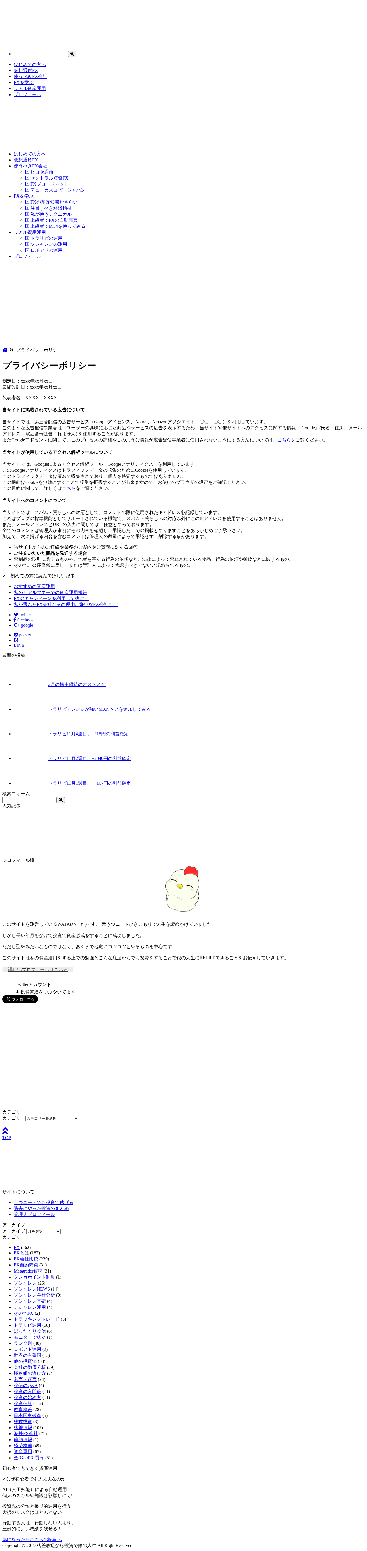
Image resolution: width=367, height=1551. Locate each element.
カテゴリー (13, 1118)
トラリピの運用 (46, 238)
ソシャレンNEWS (32, 1289)
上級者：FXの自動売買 (53, 220)
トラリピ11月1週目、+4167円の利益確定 (89, 783)
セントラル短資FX (49, 178)
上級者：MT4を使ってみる (57, 226)
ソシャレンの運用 (48, 244)
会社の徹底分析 (30, 1367)
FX (17, 1247)
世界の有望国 (27, 1355)
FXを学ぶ (24, 82)
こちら (284, 439)
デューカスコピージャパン (57, 190)
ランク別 (23, 1343)
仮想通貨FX (26, 70)
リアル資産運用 (30, 88)
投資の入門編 (27, 1391)
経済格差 (23, 1445)
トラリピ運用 (27, 1325)
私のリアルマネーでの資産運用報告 (50, 592)
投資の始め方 (27, 1397)
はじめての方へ (30, 64)
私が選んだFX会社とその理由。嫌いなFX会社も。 (66, 604)
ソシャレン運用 (30, 1307)
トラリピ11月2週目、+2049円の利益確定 (89, 758)
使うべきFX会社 (30, 76)
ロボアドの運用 (46, 250)
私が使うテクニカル (50, 214)
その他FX (24, 1313)
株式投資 (23, 1421)
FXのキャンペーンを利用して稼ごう (51, 598)
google (26, 625)
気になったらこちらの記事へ (32, 1539)
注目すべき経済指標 (50, 208)
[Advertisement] (183, 304)
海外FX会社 (26, 1433)
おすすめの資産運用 (34, 586)
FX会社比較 (26, 1258)
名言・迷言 (25, 1379)
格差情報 (23, 1427)
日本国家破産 (27, 1415)
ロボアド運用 (27, 1349)
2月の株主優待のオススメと (77, 684)
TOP (6, 1137)
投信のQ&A (26, 1385)
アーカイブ (13, 1231)
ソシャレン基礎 (30, 1301)
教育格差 (23, 1409)
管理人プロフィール (34, 1214)
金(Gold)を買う (29, 1457)
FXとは (21, 1252)
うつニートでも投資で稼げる (43, 1202)
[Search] (72, 54)
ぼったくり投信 (30, 1331)
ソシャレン (25, 1283)
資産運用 (23, 1451)
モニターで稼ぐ (30, 1337)
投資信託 (23, 1403)
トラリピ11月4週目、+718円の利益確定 (88, 733)
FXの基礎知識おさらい (53, 202)
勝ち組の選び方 (30, 1373)
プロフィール (27, 94)
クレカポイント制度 (34, 1277)
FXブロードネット (49, 184)
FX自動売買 (26, 1264)
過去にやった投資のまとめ (41, 1208)
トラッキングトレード (37, 1319)
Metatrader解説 (28, 1271)
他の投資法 (25, 1361)
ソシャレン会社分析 (34, 1295)
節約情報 (23, 1439)
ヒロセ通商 (41, 171)
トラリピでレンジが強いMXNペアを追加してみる (99, 709)
